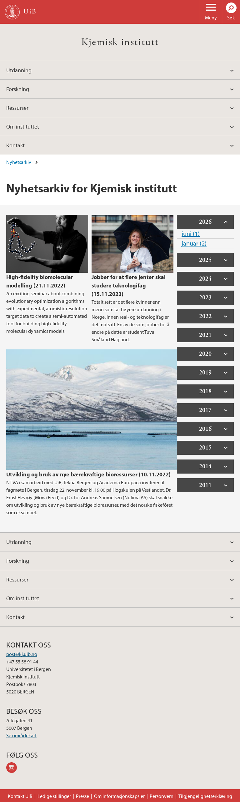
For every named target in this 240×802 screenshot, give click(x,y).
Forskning (17, 89)
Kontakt (15, 145)
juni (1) (191, 233)
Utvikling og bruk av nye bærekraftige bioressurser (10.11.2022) (88, 474)
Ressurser (17, 107)
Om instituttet (22, 126)
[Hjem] (12, 12)
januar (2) (194, 243)
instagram (13, 768)
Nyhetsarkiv (18, 162)
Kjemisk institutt (120, 42)
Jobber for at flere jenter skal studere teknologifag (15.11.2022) (129, 285)
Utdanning (19, 70)
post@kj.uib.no (21, 654)
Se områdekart (21, 735)
